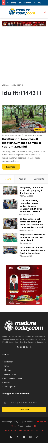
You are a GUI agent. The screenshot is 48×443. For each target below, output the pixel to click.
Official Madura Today (12, 135)
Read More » (11, 167)
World (26, 430)
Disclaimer (8, 362)
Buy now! (40, 430)
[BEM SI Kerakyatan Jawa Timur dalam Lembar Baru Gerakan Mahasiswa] (10, 250)
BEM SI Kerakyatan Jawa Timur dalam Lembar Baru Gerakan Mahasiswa (32, 250)
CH (35, 426)
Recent (7, 179)
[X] (20, 347)
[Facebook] (17, 347)
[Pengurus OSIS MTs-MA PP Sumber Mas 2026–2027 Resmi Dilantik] (10, 237)
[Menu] (3, 13)
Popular (22, 179)
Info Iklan (7, 370)
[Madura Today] (24, 11)
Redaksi (7, 383)
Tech (33, 430)
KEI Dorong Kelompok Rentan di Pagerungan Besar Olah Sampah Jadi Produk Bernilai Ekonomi (31, 223)
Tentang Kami (9, 387)
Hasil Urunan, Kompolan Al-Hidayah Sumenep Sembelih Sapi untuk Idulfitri (21, 142)
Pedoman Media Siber (13, 378)
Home (6, 85)
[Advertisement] (24, 53)
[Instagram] (27, 347)
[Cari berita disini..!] (44, 13)
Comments (39, 179)
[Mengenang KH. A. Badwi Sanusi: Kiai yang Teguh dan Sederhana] (10, 190)
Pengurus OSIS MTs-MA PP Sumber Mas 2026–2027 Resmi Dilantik (32, 237)
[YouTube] (24, 347)
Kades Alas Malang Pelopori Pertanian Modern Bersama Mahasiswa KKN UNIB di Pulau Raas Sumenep (30, 206)
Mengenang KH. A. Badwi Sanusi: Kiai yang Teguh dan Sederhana (31, 190)
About (13, 430)
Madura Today (10, 374)
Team (20, 430)
